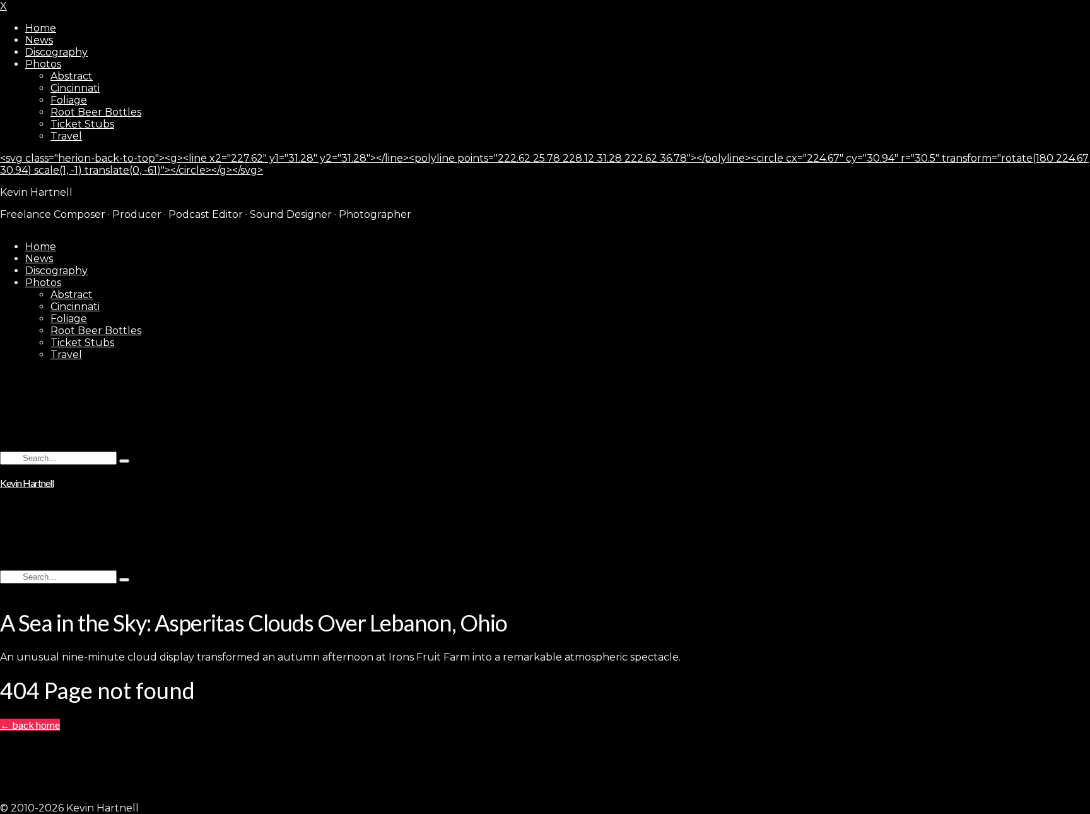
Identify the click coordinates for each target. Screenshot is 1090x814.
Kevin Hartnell (27, 483)
